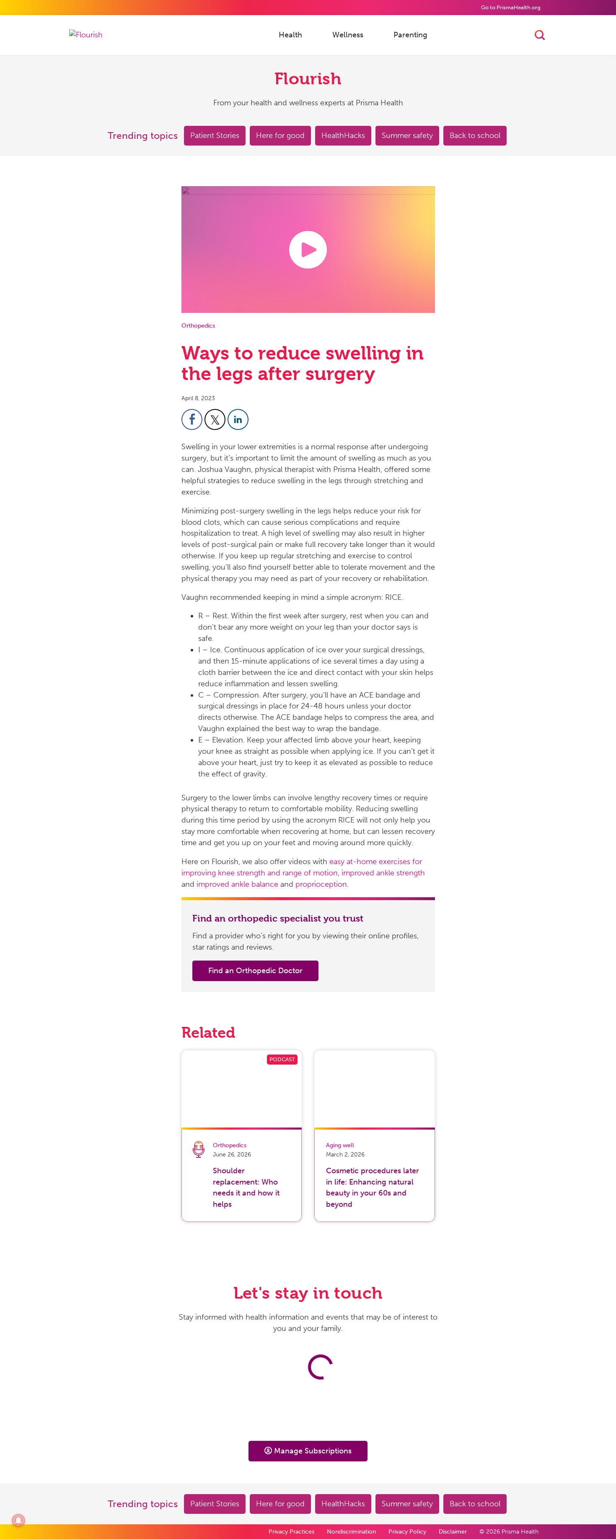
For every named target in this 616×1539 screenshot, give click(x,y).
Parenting (410, 34)
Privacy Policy (407, 1531)
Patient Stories (214, 135)
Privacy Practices (291, 1531)
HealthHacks (343, 135)
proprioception (321, 884)
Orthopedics (198, 325)
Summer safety (407, 135)
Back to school (475, 135)
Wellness (347, 34)
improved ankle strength (383, 873)
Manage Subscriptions (313, 1451)
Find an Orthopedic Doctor (255, 970)
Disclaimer (453, 1531)
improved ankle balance (237, 884)
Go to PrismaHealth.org (511, 7)
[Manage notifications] (18, 1520)
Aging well (340, 1145)
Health (290, 34)
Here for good (280, 135)
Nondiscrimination (351, 1531)
